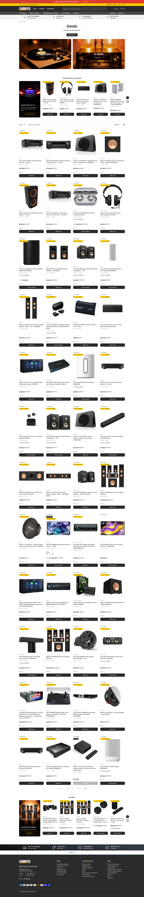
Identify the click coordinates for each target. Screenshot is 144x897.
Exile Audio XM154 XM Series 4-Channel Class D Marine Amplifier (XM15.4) (58, 383)
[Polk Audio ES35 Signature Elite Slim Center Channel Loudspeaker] (31, 640)
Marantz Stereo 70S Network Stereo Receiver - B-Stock (111, 383)
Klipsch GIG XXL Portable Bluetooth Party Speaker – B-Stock (50, 101)
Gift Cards (110, 878)
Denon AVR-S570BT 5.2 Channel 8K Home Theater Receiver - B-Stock (58, 161)
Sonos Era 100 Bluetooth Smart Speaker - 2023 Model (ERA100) (31, 269)
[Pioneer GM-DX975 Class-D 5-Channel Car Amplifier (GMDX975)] (58, 750)
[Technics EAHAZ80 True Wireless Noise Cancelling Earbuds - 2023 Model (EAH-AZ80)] (58, 308)
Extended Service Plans (113, 864)
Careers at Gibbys (61, 869)
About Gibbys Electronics (63, 864)
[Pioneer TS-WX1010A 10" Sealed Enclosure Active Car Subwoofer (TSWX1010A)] (100, 88)
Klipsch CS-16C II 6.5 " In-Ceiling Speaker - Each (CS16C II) (112, 713)
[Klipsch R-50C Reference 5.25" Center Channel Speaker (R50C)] (31, 476)
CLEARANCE (50, 9)
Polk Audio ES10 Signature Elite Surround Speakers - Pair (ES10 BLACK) (85, 493)
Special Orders (111, 867)
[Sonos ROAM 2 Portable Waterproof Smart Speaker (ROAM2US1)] (112, 252)
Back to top (72, 852)
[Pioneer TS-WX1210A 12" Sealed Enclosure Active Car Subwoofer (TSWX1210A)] (85, 144)
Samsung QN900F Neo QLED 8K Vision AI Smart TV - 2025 (58, 545)
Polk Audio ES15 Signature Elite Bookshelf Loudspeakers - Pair (58, 437)
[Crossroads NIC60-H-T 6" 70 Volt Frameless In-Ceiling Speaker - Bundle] (100, 807)
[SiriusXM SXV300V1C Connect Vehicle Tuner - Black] (85, 308)
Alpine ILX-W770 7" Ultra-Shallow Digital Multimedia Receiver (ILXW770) (31, 383)
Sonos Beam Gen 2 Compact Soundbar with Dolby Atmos (111, 437)
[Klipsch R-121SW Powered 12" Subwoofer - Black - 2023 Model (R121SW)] (112, 144)
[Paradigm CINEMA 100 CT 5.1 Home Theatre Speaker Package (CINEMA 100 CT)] (50, 807)
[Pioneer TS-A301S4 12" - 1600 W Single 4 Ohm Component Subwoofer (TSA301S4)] (31, 528)
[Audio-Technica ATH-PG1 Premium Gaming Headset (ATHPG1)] (67, 88)
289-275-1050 (30, 875)
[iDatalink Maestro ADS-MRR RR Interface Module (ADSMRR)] (85, 586)
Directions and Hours (62, 866)
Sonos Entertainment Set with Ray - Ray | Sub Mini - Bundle (117, 820)
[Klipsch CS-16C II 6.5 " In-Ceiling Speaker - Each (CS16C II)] (112, 696)
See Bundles (30, 833)
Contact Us (59, 867)
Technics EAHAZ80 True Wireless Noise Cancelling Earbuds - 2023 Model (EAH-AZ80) (57, 326)
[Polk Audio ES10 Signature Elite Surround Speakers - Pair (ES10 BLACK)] (85, 476)
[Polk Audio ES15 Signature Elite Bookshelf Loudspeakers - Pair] (58, 420)
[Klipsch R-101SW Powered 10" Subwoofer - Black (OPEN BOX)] (112, 586)
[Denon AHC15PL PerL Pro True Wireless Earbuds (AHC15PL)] (31, 420)
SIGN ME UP (86, 1)
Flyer (123, 4)
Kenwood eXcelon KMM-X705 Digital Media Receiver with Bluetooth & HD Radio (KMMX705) (84, 546)
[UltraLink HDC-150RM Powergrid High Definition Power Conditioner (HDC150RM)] (85, 696)
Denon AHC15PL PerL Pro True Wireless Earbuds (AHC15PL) (30, 437)
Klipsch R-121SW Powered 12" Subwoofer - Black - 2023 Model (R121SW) (112, 161)
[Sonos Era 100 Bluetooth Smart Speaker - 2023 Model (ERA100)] (31, 252)
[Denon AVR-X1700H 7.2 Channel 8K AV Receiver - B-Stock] (31, 144)
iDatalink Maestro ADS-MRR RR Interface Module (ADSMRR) (85, 603)
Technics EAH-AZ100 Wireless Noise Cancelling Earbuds (84, 214)
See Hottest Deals (29, 114)
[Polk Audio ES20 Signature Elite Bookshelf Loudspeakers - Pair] (85, 252)
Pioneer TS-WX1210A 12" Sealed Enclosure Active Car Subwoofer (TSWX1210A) (85, 161)
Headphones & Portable (50, 13)
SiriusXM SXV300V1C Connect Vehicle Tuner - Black (84, 325)
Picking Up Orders (86, 864)
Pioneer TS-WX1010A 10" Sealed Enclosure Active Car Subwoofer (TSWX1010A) (100, 102)
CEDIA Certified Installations (114, 871)
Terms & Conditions (61, 873)
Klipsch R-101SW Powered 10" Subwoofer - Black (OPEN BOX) (112, 603)
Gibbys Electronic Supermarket (29, 891)
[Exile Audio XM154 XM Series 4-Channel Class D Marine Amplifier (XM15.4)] (58, 366)
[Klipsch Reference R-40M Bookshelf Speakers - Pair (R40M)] (58, 252)
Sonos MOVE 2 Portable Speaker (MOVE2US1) (109, 767)
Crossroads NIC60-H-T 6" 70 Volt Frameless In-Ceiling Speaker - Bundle (100, 820)
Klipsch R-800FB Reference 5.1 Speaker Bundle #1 (57, 657)
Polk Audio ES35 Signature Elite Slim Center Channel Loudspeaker (29, 657)
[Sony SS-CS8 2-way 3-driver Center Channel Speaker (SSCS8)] (83, 88)
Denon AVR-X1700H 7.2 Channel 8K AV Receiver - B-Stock (30, 161)
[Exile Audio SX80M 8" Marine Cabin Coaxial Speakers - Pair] (85, 640)
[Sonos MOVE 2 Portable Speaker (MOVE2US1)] (112, 750)
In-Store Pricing (86, 874)
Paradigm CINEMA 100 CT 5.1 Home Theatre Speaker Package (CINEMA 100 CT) (50, 820)
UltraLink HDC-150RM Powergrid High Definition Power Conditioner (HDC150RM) (84, 714)
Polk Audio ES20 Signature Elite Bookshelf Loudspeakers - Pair (85, 269)
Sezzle (83, 871)
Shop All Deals (72, 34)
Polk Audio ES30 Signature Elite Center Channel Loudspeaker (111, 657)
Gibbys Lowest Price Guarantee (90, 873)
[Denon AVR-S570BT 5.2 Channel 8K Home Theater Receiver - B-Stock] (58, 144)
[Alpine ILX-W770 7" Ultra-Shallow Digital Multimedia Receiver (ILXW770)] (31, 366)
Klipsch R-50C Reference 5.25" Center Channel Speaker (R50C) (30, 493)
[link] (58, 788)
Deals (24, 21)
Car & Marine (66, 13)
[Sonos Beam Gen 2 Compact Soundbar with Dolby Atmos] (112, 420)
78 (78, 788)
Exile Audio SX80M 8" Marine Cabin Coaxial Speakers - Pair (83, 657)
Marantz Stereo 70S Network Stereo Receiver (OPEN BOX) (30, 767)
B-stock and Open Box (113, 866)
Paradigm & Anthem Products (115, 869)
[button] (123, 8)
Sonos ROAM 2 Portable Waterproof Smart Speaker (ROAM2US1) (110, 269)
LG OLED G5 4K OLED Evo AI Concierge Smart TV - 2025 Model (111, 545)
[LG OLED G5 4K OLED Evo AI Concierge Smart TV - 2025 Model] (112, 528)
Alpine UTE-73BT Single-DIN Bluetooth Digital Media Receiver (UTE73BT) (57, 603)
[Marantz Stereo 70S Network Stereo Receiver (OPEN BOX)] (31, 750)
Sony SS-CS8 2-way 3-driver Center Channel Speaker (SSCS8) (82, 101)
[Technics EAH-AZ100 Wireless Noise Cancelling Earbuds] (85, 196)
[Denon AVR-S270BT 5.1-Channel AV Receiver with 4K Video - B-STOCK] (58, 196)
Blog (119, 4)
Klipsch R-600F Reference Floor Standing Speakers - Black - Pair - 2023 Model (31, 325)
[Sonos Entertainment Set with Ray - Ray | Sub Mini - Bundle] (117, 807)
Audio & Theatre (34, 13)
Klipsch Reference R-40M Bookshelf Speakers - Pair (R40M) (57, 269)
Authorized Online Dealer (88, 876)
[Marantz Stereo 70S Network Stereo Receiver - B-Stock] (112, 366)
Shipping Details (86, 866)
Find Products (45, 67)
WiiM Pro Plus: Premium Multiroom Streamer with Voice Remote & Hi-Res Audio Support (84, 768)
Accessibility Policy (61, 871)
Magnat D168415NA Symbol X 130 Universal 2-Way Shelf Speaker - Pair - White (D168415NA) (117, 102)
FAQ (115, 4)
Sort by (31, 124)
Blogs (109, 876)
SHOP (35, 9)
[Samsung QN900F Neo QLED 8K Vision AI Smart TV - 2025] (58, 528)
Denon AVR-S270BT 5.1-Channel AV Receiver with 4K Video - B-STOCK (56, 214)
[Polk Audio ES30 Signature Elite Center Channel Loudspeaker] (112, 640)
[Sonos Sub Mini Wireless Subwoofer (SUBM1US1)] (85, 366)
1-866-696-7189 (31, 873)
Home (20, 21)
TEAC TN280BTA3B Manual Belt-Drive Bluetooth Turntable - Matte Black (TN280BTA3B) (57, 714)
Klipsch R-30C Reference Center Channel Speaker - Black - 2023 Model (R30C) (57, 494)
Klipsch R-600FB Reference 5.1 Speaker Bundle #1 (111, 493)
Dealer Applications (112, 873)
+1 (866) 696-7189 (33, 4)
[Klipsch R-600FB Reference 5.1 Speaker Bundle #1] (112, 476)
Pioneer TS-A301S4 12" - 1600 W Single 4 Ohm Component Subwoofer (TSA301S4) (31, 545)
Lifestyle (75, 13)
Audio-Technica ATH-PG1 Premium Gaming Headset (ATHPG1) (67, 101)
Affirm (83, 869)
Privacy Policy (60, 874)
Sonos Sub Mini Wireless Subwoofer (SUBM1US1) (83, 383)
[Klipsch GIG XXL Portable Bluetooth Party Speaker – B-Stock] (50, 88)
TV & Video (22, 13)
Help (110, 4)
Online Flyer (110, 874)
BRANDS (41, 9)
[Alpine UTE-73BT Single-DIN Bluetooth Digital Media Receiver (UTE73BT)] (58, 586)
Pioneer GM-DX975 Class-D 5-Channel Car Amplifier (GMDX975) (57, 767)
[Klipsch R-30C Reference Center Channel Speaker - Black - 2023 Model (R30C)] (58, 476)
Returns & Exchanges (87, 867)
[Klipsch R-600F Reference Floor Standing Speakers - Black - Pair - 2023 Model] (31, 308)
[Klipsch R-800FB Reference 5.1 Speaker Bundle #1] (58, 640)
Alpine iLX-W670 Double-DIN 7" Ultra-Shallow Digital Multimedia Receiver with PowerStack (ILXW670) (31, 604)
